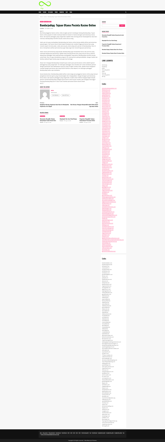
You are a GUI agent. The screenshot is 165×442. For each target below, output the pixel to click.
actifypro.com (105, 137)
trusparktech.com (106, 126)
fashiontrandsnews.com (108, 337)
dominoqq (104, 65)
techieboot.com (106, 273)
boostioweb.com (106, 91)
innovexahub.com (106, 104)
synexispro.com (106, 234)
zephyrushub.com (106, 93)
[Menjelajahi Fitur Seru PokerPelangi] (69, 116)
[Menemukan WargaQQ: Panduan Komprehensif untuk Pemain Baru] (49, 116)
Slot (67, 12)
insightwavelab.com (107, 172)
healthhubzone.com (107, 279)
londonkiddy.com (106, 243)
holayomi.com (105, 236)
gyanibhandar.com (106, 294)
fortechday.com (106, 249)
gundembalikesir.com (107, 274)
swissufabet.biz (105, 304)
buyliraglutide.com (106, 291)
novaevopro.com (106, 124)
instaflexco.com (106, 141)
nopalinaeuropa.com (107, 424)
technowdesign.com (107, 358)
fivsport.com (105, 388)
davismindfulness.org (107, 246)
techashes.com (105, 266)
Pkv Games (50, 12)
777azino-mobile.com (107, 355)
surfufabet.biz (105, 317)
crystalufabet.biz (106, 327)
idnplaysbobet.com (106, 210)
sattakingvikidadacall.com (108, 211)
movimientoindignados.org (108, 398)
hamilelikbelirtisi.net (107, 149)
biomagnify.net (105, 426)
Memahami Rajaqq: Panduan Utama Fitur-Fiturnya (112, 49)
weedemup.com (106, 221)
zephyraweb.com (106, 118)
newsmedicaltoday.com (107, 230)
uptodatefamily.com (107, 401)
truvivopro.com (106, 109)
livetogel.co (104, 193)
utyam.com (104, 404)
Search (104, 22)
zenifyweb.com (105, 192)
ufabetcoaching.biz (106, 244)
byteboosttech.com (106, 284)
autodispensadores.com (108, 226)
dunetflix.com (105, 396)
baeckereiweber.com (107, 263)
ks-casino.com (105, 376)
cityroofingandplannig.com (108, 361)
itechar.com (105, 276)
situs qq (104, 73)
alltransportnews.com (107, 335)
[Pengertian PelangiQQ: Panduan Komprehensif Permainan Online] (89, 116)
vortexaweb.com (106, 119)
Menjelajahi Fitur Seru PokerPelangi (68, 119)
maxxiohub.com (106, 116)
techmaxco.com (106, 152)
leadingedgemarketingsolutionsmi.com (111, 342)
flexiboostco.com (106, 90)
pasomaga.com (105, 419)
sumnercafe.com (106, 394)
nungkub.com (105, 411)
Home (40, 12)
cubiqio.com (105, 162)
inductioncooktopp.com (108, 228)
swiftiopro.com (105, 147)
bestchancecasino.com (107, 223)
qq (90, 432)
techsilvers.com (106, 384)
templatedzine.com (106, 389)
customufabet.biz (106, 322)
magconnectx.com (106, 233)
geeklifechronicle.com (107, 164)
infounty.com (105, 370)
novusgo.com (105, 175)
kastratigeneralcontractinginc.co (110, 343)
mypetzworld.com (106, 368)
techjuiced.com (105, 282)
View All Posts (65, 95)
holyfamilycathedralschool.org (109, 241)
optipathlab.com (106, 95)
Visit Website (55, 95)
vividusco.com (105, 111)
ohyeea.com (105, 407)
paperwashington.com (107, 220)
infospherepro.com (106, 165)
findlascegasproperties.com (109, 197)
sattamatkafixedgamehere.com (109, 215)
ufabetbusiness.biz (106, 305)
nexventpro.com (106, 131)
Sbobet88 (62, 12)
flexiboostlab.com (106, 144)
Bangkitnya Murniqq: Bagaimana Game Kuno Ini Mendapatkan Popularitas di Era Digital (54, 104)
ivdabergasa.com (106, 363)
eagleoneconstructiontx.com (109, 201)
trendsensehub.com (107, 182)
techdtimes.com (106, 271)
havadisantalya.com (107, 269)
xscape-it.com (105, 353)
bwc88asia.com (105, 373)
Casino (44, 12)
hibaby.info (104, 218)
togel (71, 12)
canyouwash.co (105, 268)
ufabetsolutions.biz (106, 314)
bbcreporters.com (106, 338)
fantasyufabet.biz (106, 301)
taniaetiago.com (106, 416)
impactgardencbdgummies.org (109, 421)
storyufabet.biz (105, 324)
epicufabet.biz (105, 325)
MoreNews (87, 440)
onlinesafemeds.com (107, 292)
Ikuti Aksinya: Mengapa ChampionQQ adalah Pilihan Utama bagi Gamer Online (84, 104)
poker (103, 68)
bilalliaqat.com (105, 225)
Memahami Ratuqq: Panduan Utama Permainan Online (113, 53)
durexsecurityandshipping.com (109, 360)
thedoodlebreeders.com (108, 380)
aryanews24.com (106, 352)
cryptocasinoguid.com (107, 340)
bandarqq (104, 66)
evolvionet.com (105, 98)
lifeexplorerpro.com (107, 174)
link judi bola (52, 432)
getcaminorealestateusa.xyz (109, 251)
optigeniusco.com (106, 121)
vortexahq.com (105, 113)
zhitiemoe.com (105, 409)
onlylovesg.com (106, 205)
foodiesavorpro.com (107, 167)
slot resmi (45, 432)
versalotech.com (106, 150)
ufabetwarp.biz (105, 296)
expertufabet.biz (106, 299)
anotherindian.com (106, 412)
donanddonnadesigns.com (108, 200)
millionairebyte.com (107, 248)
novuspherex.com (106, 123)
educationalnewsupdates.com (109, 88)
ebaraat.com (105, 281)
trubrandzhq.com (106, 127)
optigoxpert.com (106, 134)
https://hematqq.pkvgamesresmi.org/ (50, 434)
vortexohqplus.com (106, 146)
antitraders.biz (105, 350)
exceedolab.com (106, 154)
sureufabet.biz (105, 320)
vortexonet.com (106, 101)
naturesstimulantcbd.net (108, 422)
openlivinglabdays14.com (108, 347)
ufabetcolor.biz (105, 309)
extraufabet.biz (105, 310)
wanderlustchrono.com (107, 178)
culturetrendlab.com (107, 180)
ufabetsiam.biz (105, 302)
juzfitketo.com (105, 417)
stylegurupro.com (106, 159)
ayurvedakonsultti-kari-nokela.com (110, 348)
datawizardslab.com (107, 160)
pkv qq (103, 76)
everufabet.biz (105, 330)
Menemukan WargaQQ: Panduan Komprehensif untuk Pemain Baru (48, 119)
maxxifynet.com (106, 103)
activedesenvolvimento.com (109, 206)
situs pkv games (106, 70)
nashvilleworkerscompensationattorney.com (113, 239)
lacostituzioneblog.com (107, 406)
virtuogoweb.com (106, 287)
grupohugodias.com (107, 381)
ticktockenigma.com (107, 183)
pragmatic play (101, 432)
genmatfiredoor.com (107, 195)
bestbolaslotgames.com (108, 213)
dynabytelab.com (106, 96)
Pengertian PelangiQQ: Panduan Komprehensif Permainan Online (87, 119)
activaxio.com (105, 155)
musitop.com (105, 403)
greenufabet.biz (106, 307)
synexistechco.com (106, 108)
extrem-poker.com (106, 375)
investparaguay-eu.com (107, 371)
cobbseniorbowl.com (107, 356)
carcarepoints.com (106, 378)
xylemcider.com (106, 414)
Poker (56, 12)
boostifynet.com (106, 129)
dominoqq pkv (85, 432)
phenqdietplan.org (106, 393)
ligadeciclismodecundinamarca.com (110, 238)
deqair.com (105, 383)
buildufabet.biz (105, 333)
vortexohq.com (105, 169)
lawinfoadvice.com (106, 391)
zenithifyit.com (105, 114)
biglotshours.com (106, 289)
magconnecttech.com (107, 190)
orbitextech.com (106, 188)
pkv (41, 432)
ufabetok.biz (105, 328)
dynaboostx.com (106, 139)
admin (42, 28)
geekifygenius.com (106, 187)
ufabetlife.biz (105, 312)
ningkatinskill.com (106, 386)
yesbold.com (105, 277)
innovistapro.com (106, 142)
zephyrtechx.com (106, 132)
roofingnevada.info (106, 231)
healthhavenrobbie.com (108, 198)
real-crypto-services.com (108, 366)
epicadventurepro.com (107, 170)
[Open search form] (125, 12)
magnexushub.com (106, 286)
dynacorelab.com (106, 106)
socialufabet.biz (106, 315)
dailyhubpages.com (106, 208)
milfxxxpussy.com (106, 399)
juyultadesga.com (106, 365)
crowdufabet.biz (106, 332)
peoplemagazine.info (107, 264)
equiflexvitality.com (106, 203)
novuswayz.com (106, 136)
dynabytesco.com (106, 157)
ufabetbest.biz (105, 319)
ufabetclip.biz (105, 297)
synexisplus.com (106, 100)
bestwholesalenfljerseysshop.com (110, 345)
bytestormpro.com (106, 177)
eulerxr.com (105, 185)
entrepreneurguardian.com (108, 216)
